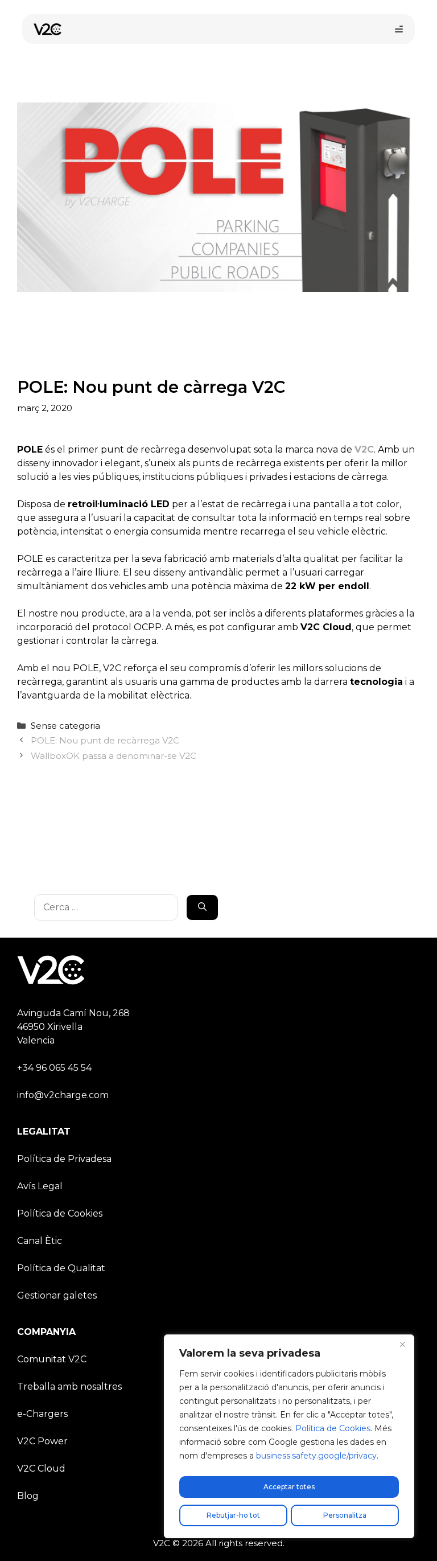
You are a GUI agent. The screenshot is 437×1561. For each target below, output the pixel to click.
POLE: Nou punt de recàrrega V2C (105, 740)
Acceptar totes (289, 1486)
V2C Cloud (41, 1468)
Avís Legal (40, 1186)
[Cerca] (202, 907)
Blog (28, 1495)
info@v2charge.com (63, 1095)
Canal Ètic (39, 1240)
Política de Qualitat (61, 1268)
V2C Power (42, 1441)
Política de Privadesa (64, 1158)
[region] (289, 1436)
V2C (364, 449)
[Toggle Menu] (398, 29)
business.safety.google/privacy (316, 1456)
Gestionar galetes (57, 1295)
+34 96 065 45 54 (54, 1067)
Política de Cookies (332, 1428)
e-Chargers (42, 1413)
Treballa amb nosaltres (69, 1386)
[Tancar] (402, 1344)
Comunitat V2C (51, 1359)
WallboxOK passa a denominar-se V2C (113, 755)
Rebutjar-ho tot (233, 1515)
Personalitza (344, 1515)
